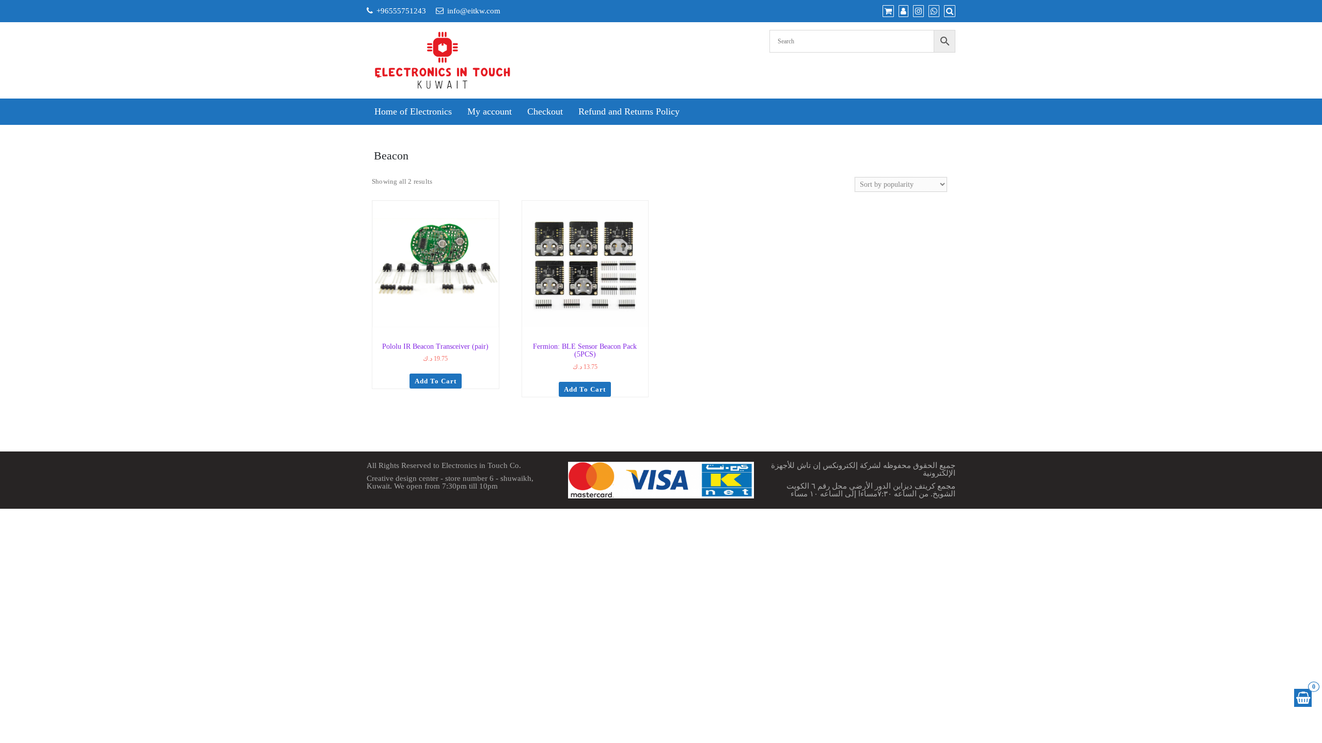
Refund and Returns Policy (629, 111)
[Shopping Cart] (1303, 698)
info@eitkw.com (473, 11)
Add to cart (436, 381)
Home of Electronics (413, 111)
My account (489, 111)
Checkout (545, 111)
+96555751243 (401, 11)
